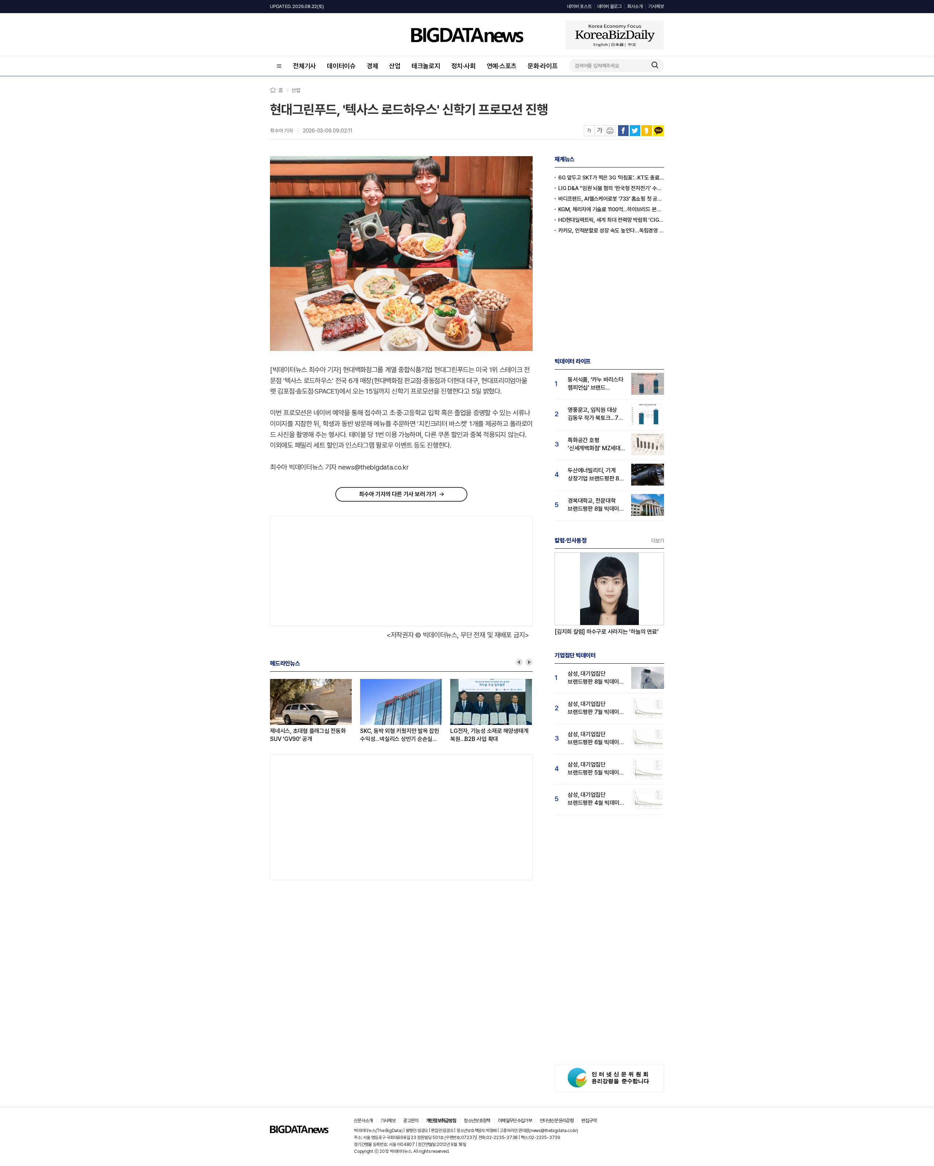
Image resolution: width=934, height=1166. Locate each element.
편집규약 (588, 1120)
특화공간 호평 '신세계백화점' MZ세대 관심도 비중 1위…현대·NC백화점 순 (594, 444)
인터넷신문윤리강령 (557, 1120)
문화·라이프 (543, 66)
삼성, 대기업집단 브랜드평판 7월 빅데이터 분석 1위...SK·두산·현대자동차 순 (596, 708)
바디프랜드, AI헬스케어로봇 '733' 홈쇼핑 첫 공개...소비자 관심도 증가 (611, 199)
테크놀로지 (426, 66)
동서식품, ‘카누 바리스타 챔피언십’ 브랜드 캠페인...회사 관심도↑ (596, 384)
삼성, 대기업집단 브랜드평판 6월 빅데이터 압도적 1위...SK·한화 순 (596, 738)
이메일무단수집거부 (515, 1120)
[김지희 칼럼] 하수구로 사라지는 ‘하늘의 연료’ (607, 631)
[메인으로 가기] (299, 1131)
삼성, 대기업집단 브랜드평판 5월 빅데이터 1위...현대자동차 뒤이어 (596, 769)
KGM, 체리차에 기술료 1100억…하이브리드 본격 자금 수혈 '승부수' (611, 209)
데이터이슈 (341, 66)
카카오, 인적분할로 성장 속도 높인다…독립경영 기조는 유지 (611, 230)
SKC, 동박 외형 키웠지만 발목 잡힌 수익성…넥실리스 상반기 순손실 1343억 (382, 735)
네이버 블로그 (609, 6)
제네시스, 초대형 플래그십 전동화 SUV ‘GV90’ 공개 (291, 734)
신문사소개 (363, 1120)
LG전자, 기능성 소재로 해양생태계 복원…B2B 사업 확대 (472, 734)
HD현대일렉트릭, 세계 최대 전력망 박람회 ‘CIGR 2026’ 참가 (611, 220)
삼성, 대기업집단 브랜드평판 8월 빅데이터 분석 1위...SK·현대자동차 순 (596, 678)
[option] (298, 711)
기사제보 (656, 6)
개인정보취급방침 (441, 1120)
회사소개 (635, 6)
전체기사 (304, 66)
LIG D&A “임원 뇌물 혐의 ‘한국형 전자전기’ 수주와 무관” (611, 188)
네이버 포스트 (579, 6)
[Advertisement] (334, 569)
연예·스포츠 (502, 66)
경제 (372, 66)
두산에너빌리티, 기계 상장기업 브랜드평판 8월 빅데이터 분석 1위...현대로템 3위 (596, 475)
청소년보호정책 (477, 1120)
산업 (395, 66)
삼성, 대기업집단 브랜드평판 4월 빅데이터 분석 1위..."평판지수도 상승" (596, 799)
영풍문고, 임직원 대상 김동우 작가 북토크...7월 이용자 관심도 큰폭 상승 (595, 414)
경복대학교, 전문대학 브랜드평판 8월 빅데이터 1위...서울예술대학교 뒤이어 (596, 505)
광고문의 (410, 1120)
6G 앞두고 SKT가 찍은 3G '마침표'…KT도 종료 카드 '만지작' (611, 177)
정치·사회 (463, 66)
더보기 (657, 541)
